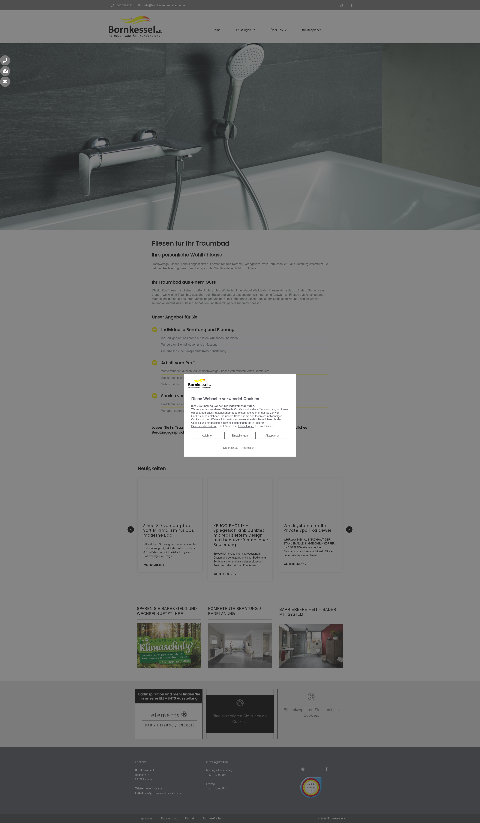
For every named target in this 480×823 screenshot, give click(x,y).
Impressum (248, 447)
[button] (5, 60)
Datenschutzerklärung (204, 426)
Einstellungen (240, 435)
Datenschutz (230, 447)
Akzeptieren (273, 435)
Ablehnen (207, 435)
